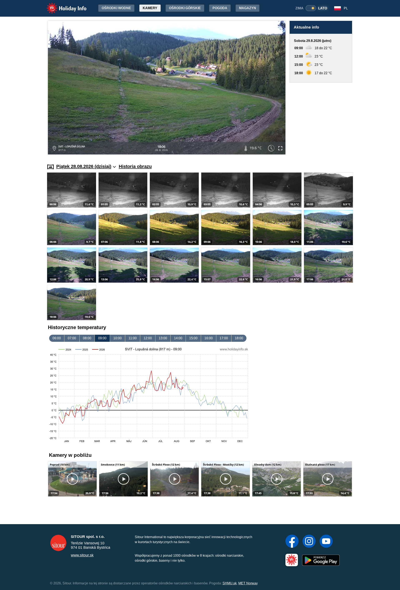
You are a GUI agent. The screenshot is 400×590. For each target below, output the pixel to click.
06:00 (56, 338)
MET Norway (248, 583)
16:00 (208, 338)
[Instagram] (309, 542)
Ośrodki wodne (116, 8)
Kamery (150, 8)
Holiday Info (62, 5)
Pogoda (219, 8)
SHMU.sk (229, 583)
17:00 (224, 338)
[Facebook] (292, 542)
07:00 (72, 338)
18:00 (239, 338)
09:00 (102, 338)
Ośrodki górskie (185, 8)
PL (346, 8)
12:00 (148, 338)
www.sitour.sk (82, 555)
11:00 (133, 338)
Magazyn (247, 8)
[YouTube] (326, 542)
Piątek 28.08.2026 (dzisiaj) (83, 166)
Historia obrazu (135, 166)
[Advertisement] (321, 119)
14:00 (178, 338)
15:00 (193, 338)
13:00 (163, 338)
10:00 (117, 338)
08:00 (87, 338)
